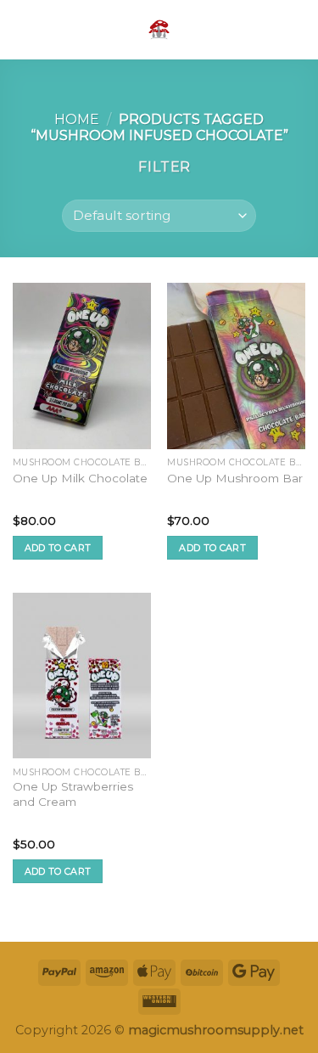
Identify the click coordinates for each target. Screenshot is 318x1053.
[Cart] (296, 29)
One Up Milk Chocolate (80, 478)
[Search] (269, 29)
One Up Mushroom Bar (235, 478)
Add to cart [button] (58, 548)
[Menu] (23, 29)
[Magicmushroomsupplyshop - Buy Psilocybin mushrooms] (159, 29)
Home (76, 119)
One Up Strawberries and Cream (73, 794)
